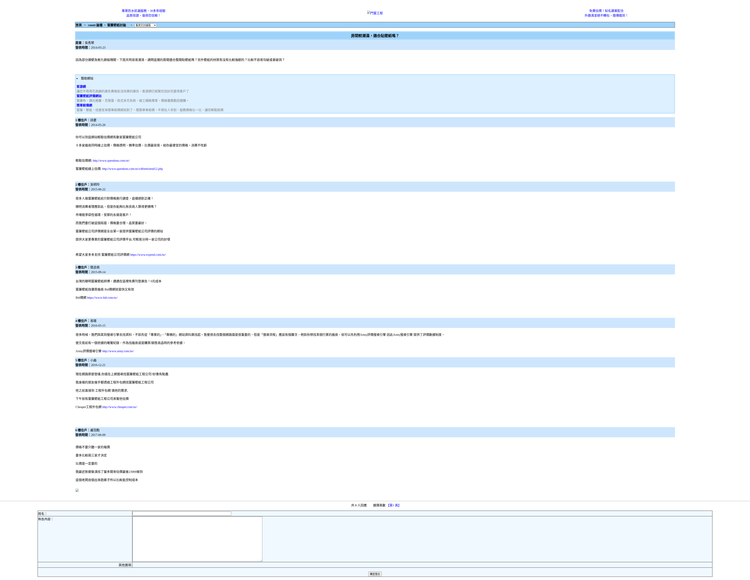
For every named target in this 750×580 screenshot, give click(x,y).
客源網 (81, 86)
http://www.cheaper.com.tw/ (119, 407)
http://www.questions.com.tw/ (111, 160)
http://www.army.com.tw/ (118, 351)
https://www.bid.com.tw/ (102, 297)
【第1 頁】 (394, 505)
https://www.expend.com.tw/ (148, 254)
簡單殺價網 (84, 105)
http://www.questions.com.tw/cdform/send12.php (132, 168)
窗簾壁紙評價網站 (89, 96)
